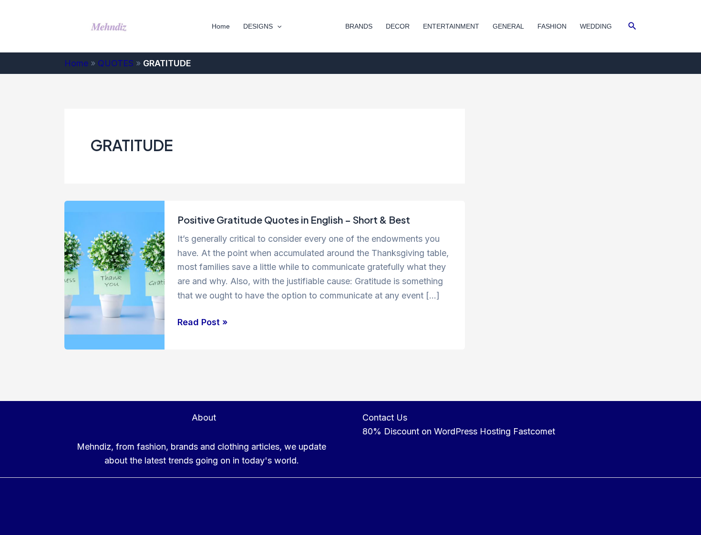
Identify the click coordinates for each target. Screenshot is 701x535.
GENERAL (508, 26)
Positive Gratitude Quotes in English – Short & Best (293, 220)
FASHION (552, 26)
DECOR (398, 26)
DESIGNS (258, 26)
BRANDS (358, 26)
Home (221, 26)
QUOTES (309, 26)
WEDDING (596, 26)
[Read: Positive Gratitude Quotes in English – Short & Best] (114, 274)
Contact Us (384, 417)
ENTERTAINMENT (451, 26)
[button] (277, 26)
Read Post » (202, 323)
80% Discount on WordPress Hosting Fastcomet (458, 431)
